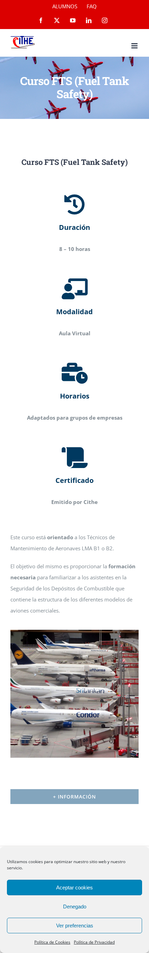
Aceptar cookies (74, 887)
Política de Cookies (52, 942)
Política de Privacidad (94, 942)
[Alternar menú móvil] (135, 45)
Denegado (74, 906)
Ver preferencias (74, 925)
